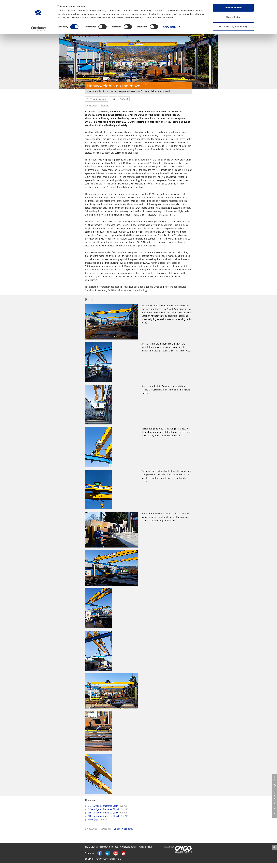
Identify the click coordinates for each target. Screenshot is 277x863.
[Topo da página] (274, 847)
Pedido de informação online (274, 790)
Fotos (113, 99)
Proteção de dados (109, 846)
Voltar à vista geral (97, 99)
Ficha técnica (91, 846)
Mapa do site (145, 846)
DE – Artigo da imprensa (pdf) (103, 805)
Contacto (274, 812)
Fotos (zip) (93, 819)
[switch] (102, 26)
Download (123, 99)
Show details (169, 27)
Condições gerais (128, 846)
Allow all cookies (233, 7)
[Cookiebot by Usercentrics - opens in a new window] (38, 28)
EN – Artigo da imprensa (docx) (104, 816)
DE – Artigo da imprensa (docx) (104, 809)
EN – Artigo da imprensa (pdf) (103, 812)
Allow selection (233, 17)
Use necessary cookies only (233, 26)
